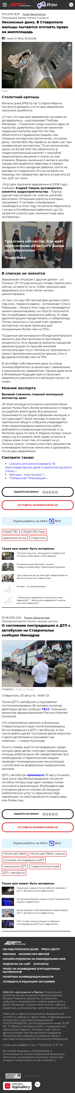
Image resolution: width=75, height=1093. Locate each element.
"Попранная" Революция (27, 478)
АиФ (5, 90)
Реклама (9, 954)
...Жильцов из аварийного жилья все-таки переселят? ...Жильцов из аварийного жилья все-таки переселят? (41, 600)
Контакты (40, 964)
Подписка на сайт (17, 964)
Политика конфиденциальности (28, 976)
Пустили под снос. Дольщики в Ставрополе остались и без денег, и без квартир (41, 554)
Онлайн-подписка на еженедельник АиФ (34, 958)
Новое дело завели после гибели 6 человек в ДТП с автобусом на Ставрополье (41, 889)
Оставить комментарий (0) (37, 505)
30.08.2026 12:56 (11, 617)
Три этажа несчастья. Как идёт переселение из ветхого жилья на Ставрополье (34, 245)
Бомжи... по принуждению (31, 586)
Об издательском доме (20, 949)
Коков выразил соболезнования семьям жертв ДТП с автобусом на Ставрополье (42, 911)
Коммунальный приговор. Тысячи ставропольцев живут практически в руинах (41, 565)
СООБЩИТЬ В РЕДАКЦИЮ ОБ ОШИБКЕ (29, 981)
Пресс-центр (50, 949)
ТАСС (46, 709)
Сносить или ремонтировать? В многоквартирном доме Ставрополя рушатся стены (38, 467)
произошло (36, 775)
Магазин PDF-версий (34, 954)
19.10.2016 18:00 (11, 14)
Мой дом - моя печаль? (25, 474)
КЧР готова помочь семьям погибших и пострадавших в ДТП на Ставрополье (38, 922)
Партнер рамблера (33, 1076)
